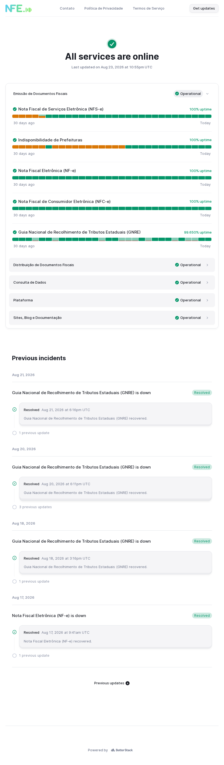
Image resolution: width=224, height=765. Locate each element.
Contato (67, 8)
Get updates (204, 8)
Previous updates (109, 683)
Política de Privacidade (103, 8)
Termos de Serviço (148, 8)
